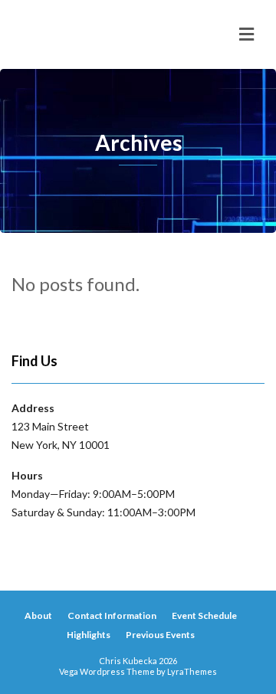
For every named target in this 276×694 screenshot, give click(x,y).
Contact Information (111, 615)
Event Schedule (204, 615)
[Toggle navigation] (246, 34)
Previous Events (160, 634)
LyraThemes (192, 671)
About (38, 615)
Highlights (88, 634)
